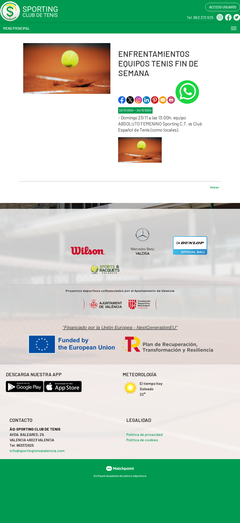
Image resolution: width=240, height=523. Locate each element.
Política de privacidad (144, 434)
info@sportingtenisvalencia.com (37, 450)
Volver (214, 187)
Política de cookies (142, 440)
